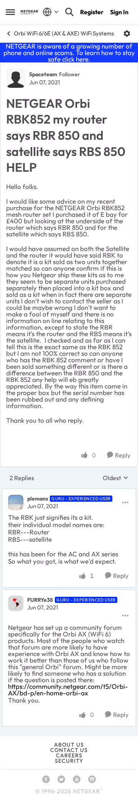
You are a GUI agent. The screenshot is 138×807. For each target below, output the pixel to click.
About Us (69, 744)
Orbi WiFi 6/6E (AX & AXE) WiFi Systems (64, 33)
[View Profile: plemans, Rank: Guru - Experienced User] (15, 502)
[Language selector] (50, 12)
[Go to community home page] (30, 12)
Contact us (69, 750)
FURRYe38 (40, 600)
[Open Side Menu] (10, 12)
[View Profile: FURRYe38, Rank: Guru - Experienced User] (15, 603)
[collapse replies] (69, 492)
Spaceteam (43, 74)
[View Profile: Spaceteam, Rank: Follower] (15, 78)
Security (69, 760)
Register (92, 12)
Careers (69, 755)
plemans (37, 498)
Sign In (119, 12)
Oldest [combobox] (115, 478)
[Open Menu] (127, 33)
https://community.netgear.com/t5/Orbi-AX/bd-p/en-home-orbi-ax (68, 689)
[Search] (69, 12)
